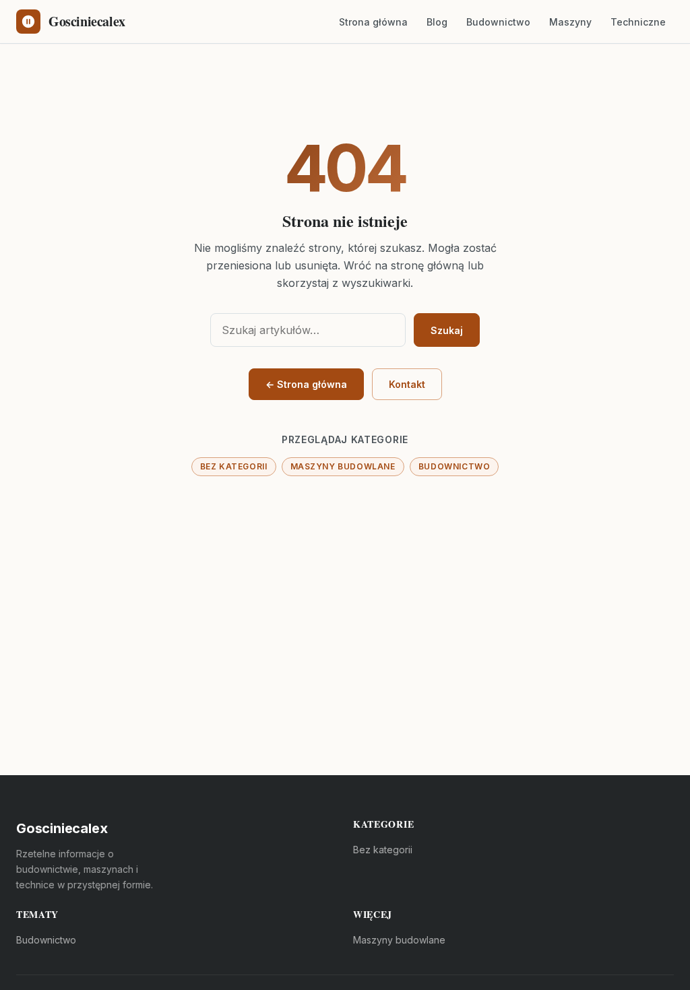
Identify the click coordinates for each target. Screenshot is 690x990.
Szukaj (447, 330)
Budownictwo (498, 22)
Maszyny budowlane (343, 466)
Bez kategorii (234, 466)
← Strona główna (306, 384)
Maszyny (570, 22)
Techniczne (638, 22)
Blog (437, 22)
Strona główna (373, 22)
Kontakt (407, 384)
